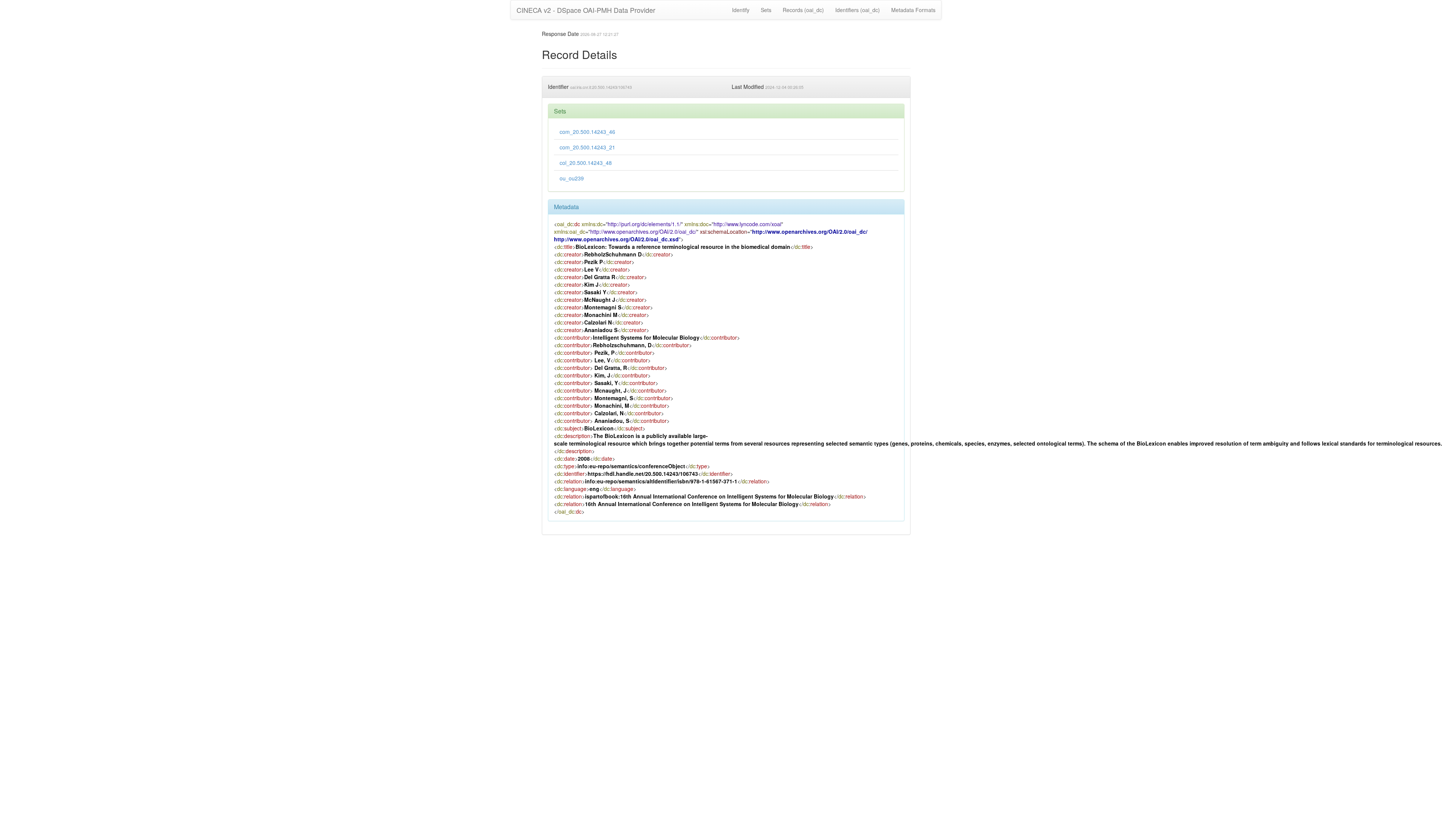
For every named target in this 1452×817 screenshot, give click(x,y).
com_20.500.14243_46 (587, 131)
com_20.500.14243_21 (587, 147)
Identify (740, 10)
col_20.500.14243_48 (586, 162)
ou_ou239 (572, 178)
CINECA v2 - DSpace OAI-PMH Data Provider (586, 10)
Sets (766, 10)
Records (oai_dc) (803, 10)
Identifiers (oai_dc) (857, 10)
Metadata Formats (913, 10)
